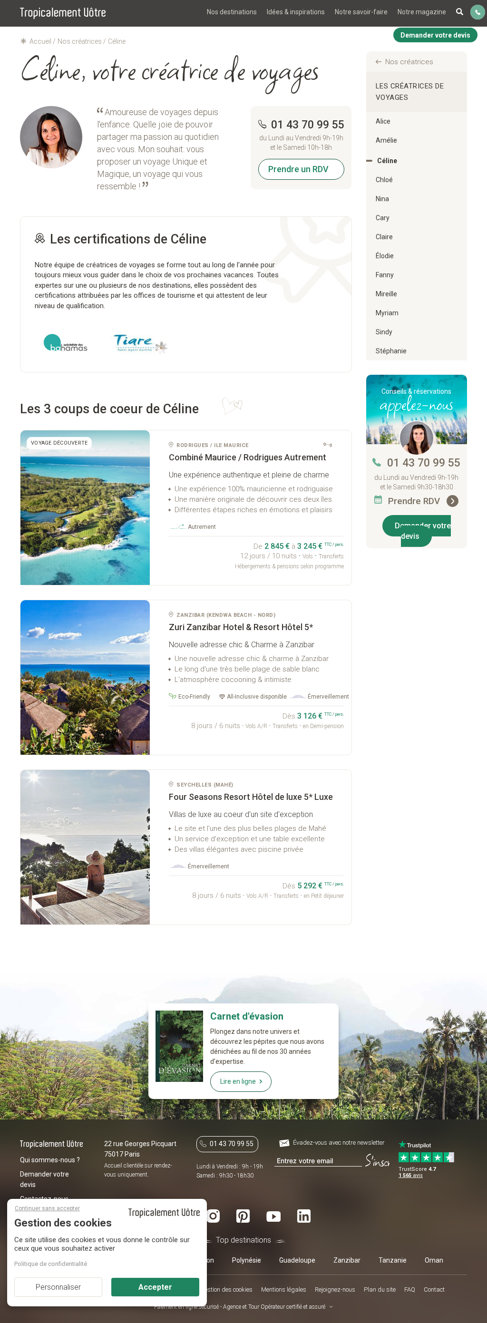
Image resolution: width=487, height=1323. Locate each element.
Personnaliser (58, 1287)
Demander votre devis (423, 531)
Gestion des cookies (226, 1289)
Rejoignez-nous (335, 1289)
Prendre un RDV (298, 169)
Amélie (386, 140)
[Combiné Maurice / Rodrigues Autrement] (85, 507)
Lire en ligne (238, 1081)
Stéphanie (391, 351)
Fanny (385, 275)
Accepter (155, 1287)
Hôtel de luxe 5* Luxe (251, 797)
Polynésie (246, 1260)
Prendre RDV (415, 501)
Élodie (385, 256)
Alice (383, 121)
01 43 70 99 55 (423, 463)
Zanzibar (346, 1260)
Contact (434, 1289)
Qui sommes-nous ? (50, 1160)
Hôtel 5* (241, 627)
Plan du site (380, 1289)
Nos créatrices (409, 62)
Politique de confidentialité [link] (50, 1263)
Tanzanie (393, 1260)
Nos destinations (232, 12)
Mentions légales (283, 1289)
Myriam (387, 313)
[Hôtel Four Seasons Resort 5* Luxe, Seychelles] (85, 847)
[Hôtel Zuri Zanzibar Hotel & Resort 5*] (85, 677)
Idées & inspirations (296, 12)
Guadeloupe (297, 1260)
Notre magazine (422, 12)
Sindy (384, 332)
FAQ (409, 1289)
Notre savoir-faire (361, 12)
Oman (434, 1260)
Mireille (386, 294)
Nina (382, 199)
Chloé (384, 180)
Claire (384, 237)
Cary (383, 218)
